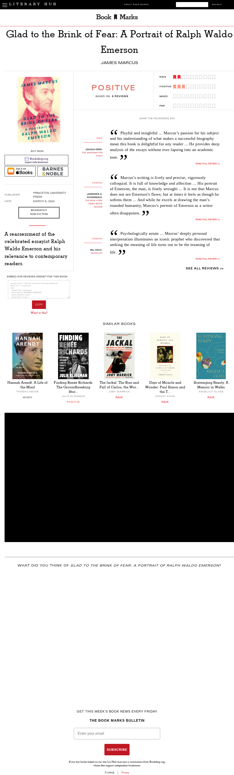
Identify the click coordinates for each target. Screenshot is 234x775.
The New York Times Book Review (93, 204)
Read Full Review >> (208, 164)
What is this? (39, 312)
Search (217, 4)
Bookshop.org (157, 762)
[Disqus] (119, 632)
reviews (120, 96)
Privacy (125, 772)
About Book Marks (136, 4)
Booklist (96, 253)
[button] (119, 477)
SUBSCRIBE (117, 749)
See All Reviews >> (205, 268)
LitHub (110, 772)
